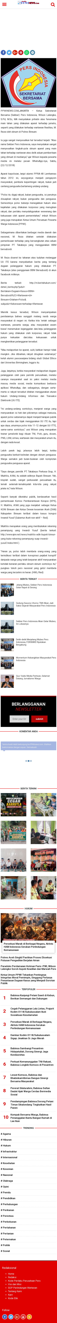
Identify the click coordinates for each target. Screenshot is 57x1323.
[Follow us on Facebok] (4, 1316)
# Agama (6, 1133)
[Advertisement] (28, 26)
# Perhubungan (9, 1204)
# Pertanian (7, 1233)
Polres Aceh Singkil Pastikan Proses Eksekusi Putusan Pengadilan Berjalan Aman (26, 959)
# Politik (5, 1245)
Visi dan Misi (14, 1284)
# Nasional (7, 1175)
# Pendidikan (8, 1198)
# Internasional (9, 1157)
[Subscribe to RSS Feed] (29, 1316)
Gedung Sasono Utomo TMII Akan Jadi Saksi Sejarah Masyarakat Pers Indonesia (36, 604)
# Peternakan (8, 1239)
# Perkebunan (8, 1221)
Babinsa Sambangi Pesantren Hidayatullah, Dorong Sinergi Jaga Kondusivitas (29, 1051)
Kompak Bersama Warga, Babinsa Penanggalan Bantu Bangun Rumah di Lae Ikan (31, 1118)
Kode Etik (13, 1298)
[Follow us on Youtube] (23, 1316)
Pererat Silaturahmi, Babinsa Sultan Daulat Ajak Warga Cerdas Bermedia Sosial (31, 1091)
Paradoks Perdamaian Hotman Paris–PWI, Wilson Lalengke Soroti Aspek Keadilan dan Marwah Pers (28, 967)
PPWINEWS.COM (10, 110)
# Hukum (6, 1145)
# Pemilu (6, 1192)
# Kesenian (7, 1169)
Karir (10, 1294)
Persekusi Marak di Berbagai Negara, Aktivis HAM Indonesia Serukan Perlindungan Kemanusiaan (28, 946)
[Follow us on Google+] (17, 1316)
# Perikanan (7, 1210)
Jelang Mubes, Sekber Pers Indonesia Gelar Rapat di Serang (34, 586)
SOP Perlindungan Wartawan (22, 1287)
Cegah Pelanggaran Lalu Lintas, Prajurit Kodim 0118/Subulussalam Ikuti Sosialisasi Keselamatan (32, 1011)
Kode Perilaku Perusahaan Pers (24, 1280)
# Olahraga (7, 1180)
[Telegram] (32, 52)
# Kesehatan (8, 1163)
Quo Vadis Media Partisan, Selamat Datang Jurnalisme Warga (33, 677)
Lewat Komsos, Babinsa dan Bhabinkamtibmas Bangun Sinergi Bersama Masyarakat (29, 1078)
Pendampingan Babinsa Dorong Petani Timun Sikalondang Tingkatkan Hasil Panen (32, 1104)
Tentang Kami (15, 1291)
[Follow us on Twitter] (10, 1316)
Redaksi (12, 1277)
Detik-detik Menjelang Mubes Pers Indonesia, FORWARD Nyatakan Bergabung (32, 642)
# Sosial (5, 1251)
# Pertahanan (8, 1227)
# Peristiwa (7, 1215)
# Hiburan (6, 1139)
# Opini (5, 1186)
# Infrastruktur (9, 1151)
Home (11, 1273)
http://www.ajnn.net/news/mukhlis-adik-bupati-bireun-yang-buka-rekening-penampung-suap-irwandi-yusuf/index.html (28, 538)
